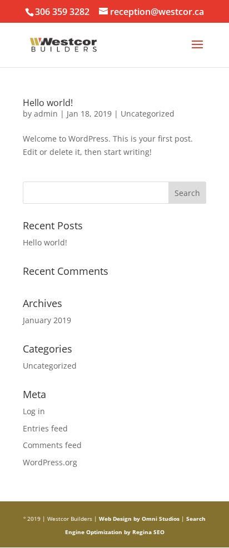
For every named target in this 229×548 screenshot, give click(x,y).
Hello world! (48, 103)
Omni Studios (161, 518)
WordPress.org (50, 462)
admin (46, 113)
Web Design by (119, 518)
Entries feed (45, 428)
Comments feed (52, 445)
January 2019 (47, 320)
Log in (34, 411)
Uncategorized (148, 113)
